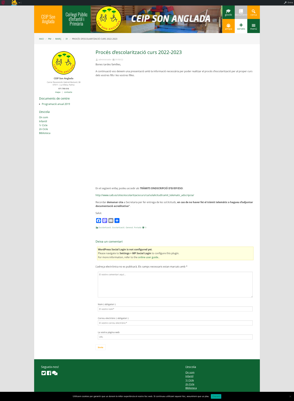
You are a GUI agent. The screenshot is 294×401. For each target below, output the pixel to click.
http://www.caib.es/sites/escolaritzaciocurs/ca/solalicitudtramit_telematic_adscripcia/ (145, 195)
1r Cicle (43, 125)
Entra (290, 2)
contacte (68, 92)
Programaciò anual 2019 (56, 104)
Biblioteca (44, 133)
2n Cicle (43, 129)
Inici (41, 38)
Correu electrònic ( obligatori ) (113, 318)
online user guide (148, 257)
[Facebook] (49, 373)
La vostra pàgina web (109, 332)
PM (49, 38)
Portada (137, 227)
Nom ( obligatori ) (107, 304)
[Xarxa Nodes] (55, 373)
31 (67, 38)
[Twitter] (43, 373)
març (58, 38)
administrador (104, 60)
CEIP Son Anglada (48, 19)
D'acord (216, 396)
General (129, 227)
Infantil (43, 121)
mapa (57, 92)
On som (43, 117)
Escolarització (105, 227)
